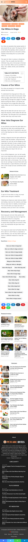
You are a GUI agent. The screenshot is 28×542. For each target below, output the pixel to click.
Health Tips (21, 23)
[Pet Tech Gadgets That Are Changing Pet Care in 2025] (5, 400)
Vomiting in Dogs (5, 324)
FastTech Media (14, 532)
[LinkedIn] (13, 38)
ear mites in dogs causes (14, 298)
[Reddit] (3, 41)
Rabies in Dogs (12, 241)
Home (5, 534)
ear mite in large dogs (14, 273)
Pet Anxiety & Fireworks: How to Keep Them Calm (7, 339)
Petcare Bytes (13, 529)
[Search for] (26, 2)
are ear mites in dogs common (14, 249)
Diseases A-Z (14, 23)
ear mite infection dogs (9, 277)
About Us (10, 534)
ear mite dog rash (20, 267)
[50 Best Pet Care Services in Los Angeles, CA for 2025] (5, 176)
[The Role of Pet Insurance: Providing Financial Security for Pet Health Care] (21, 347)
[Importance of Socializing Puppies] (21, 319)
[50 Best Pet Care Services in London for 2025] (5, 375)
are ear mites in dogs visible (14, 258)
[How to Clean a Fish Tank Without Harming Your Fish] (5, 413)
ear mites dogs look (14, 286)
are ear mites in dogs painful (14, 255)
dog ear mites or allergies (14, 264)
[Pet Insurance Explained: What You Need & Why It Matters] (5, 394)
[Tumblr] (18, 38)
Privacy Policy (14, 536)
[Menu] (2, 2)
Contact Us (15, 534)
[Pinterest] (23, 38)
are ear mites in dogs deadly (14, 252)
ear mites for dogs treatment (14, 292)
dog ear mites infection (14, 261)
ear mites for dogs (14, 289)
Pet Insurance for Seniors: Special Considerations (5, 353)
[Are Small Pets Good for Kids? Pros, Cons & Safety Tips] (5, 420)
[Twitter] (8, 38)
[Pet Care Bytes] (9, 2)
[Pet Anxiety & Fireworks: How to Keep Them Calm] (7, 333)
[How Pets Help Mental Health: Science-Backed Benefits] (5, 388)
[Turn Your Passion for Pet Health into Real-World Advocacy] (5, 368)
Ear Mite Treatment (11, 79)
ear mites (22, 277)
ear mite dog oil (7, 267)
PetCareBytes (5, 32)
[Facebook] (3, 38)
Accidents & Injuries (6, 23)
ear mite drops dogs (14, 270)
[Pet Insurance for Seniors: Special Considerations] (7, 347)
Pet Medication (11, 25)
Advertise (21, 534)
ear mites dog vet (14, 283)
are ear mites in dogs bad (14, 246)
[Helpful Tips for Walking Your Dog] (21, 333)
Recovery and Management (13, 81)
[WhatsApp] (8, 307)
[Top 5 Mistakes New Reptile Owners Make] (5, 183)
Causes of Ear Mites (10, 75)
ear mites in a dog (14, 295)
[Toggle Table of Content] (21, 73)
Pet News (18, 25)
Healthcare (4, 25)
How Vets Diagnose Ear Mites (14, 77)
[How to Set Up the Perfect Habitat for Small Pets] (5, 426)
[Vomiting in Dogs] (7, 319)
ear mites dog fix (14, 280)
